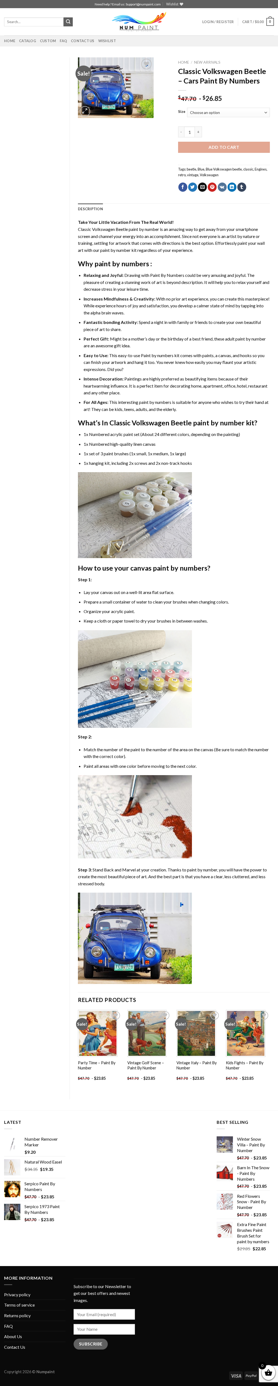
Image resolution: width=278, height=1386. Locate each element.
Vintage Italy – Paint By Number (196, 1065)
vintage (192, 175)
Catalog (27, 41)
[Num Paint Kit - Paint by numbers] (139, 22)
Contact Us (82, 41)
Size (181, 112)
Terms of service (19, 1304)
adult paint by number (245, 338)
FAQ (63, 41)
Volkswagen (209, 175)
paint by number (202, 869)
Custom (48, 41)
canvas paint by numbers (168, 568)
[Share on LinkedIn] (232, 187)
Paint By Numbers (167, 275)
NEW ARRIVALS (207, 62)
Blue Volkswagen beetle (224, 169)
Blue (201, 169)
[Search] (68, 22)
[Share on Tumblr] (241, 187)
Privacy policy (17, 1294)
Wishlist (107, 41)
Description (90, 209)
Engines (261, 169)
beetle (191, 169)
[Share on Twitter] (192, 187)
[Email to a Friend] (202, 187)
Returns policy (17, 1315)
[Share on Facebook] (182, 187)
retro (182, 175)
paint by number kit (118, 250)
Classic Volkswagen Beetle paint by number (118, 229)
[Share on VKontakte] (222, 187)
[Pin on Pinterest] (212, 187)
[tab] (90, 208)
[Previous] (78, 1050)
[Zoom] (85, 111)
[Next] (270, 1050)
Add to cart (223, 147)
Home (9, 41)
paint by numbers (121, 263)
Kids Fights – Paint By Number (244, 1065)
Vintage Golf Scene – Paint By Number (145, 1065)
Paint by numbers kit (160, 355)
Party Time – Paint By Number (96, 1065)
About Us (13, 1336)
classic (248, 169)
